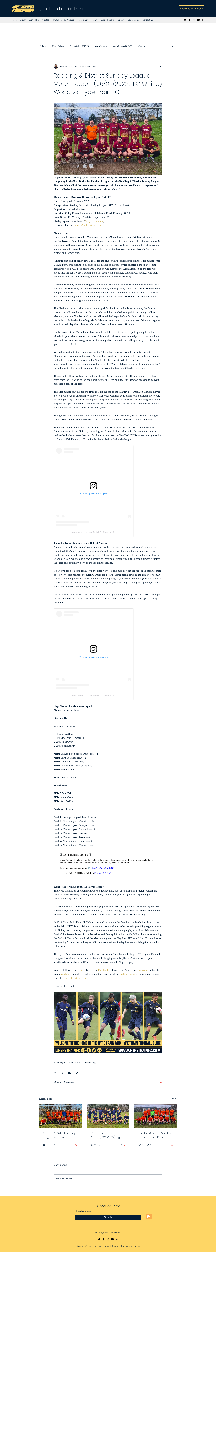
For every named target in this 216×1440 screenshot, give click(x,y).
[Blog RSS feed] (149, 1218)
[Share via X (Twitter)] (62, 1074)
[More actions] (160, 66)
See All (174, 1100)
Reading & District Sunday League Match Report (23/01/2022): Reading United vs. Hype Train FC (154, 1137)
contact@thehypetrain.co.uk (108, 1234)
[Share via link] (76, 1074)
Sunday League (91, 1064)
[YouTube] (198, 19)
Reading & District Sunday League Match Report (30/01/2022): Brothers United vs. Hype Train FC (59, 1137)
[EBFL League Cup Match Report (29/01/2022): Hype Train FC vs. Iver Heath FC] (108, 1117)
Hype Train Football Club (61, 9)
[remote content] (108, 491)
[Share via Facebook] (55, 1074)
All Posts (42, 46)
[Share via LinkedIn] (69, 1074)
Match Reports (101, 46)
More (140, 46)
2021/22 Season (75, 1064)
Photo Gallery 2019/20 (79, 46)
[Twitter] (185, 19)
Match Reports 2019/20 (122, 46)
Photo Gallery (58, 46)
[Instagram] (193, 19)
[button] (173, 46)
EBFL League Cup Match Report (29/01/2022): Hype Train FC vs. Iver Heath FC (106, 1137)
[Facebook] (189, 19)
